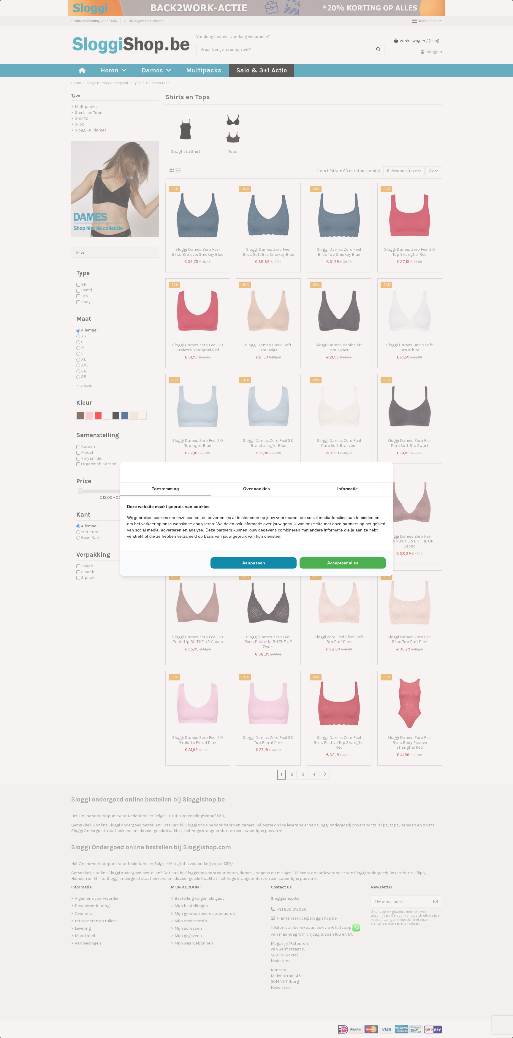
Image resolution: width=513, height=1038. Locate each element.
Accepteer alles (342, 563)
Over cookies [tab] (256, 488)
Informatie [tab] (347, 488)
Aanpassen (253, 563)
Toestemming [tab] (165, 488)
